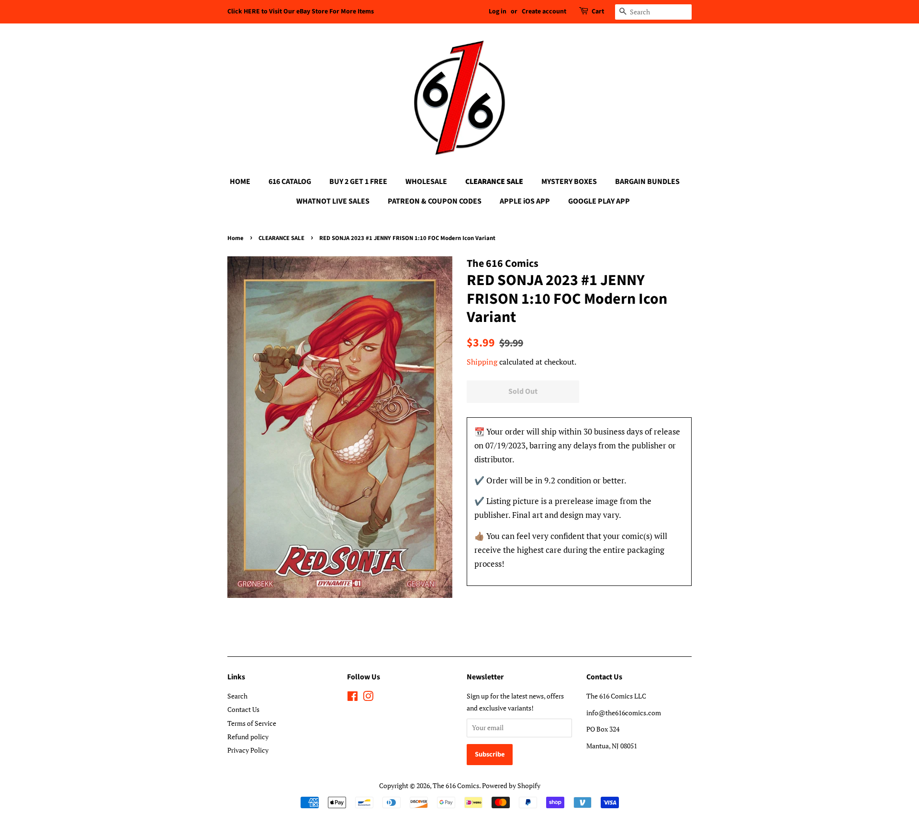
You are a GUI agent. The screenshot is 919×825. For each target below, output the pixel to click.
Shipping (482, 361)
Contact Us (243, 709)
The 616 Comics (456, 785)
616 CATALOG (290, 181)
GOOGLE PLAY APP (599, 201)
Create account (544, 11)
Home (235, 238)
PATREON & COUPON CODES (435, 201)
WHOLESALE (426, 181)
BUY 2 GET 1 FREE (358, 181)
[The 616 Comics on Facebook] (352, 697)
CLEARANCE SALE (494, 181)
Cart (598, 11)
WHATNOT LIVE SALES (333, 201)
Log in (497, 11)
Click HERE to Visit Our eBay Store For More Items (300, 11)
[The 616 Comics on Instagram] (368, 697)
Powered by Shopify (511, 785)
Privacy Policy (248, 750)
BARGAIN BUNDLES (647, 181)
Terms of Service (251, 723)
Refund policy (248, 736)
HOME (240, 181)
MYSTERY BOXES (569, 181)
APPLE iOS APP (525, 201)
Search (237, 695)
